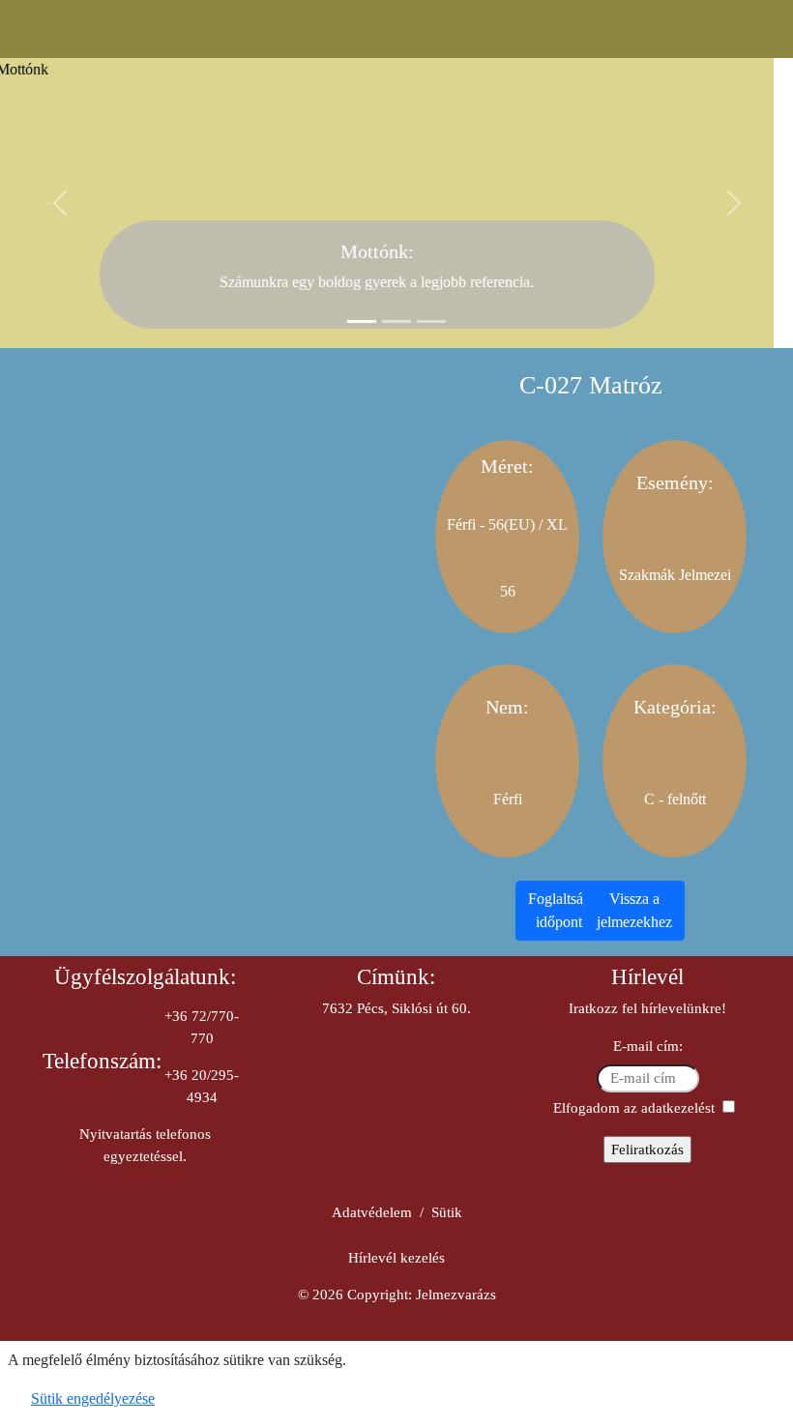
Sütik (446, 1212)
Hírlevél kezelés (396, 1258)
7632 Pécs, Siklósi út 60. (396, 1008)
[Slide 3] (431, 321)
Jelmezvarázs (456, 1294)
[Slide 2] (396, 321)
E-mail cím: (648, 1046)
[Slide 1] (361, 321)
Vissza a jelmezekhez (634, 910)
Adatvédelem (372, 1212)
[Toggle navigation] (397, 29)
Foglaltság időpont (559, 910)
